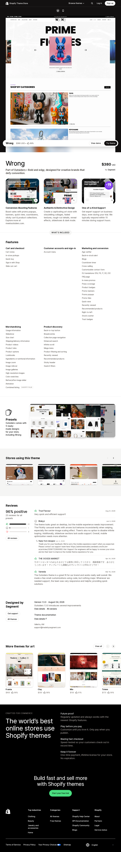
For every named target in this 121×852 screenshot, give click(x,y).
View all (98, 646)
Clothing (31, 816)
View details (39, 609)
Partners (98, 821)
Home (30, 832)
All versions (52, 609)
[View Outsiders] (87, 420)
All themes (12, 619)
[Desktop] (58, 11)
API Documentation (80, 821)
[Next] (113, 458)
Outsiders (20, 169)
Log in (99, 3)
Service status (101, 830)
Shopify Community (80, 825)
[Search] (92, 3)
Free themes (55, 821)
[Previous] (108, 458)
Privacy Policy (29, 845)
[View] (19, 475)
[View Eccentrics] (43, 420)
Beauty (31, 821)
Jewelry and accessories (33, 826)
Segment (111, 170)
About (97, 816)
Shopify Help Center (81, 816)
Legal (97, 825)
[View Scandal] (72, 420)
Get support (13, 613)
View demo (96, 143)
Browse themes (75, 3)
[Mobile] (63, 11)
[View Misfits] (57, 420)
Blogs (74, 830)
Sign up (110, 3)
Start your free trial (60, 793)
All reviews (12, 538)
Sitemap (67, 845)
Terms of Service (13, 845)
